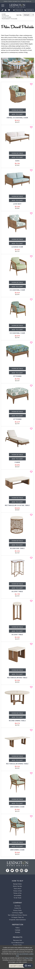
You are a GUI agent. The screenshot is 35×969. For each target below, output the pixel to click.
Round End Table (17, 548)
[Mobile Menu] (2, 5)
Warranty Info (17, 940)
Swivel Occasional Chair (17, 117)
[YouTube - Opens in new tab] (16, 870)
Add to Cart (17, 114)
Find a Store (17, 888)
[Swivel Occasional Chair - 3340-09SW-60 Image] (17, 106)
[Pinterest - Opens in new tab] (26, 870)
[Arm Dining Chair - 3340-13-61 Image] (17, 838)
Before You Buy (17, 886)
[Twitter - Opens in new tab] (12, 870)
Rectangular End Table (17, 677)
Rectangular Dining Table (17, 764)
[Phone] (2, 10)
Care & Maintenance (17, 942)
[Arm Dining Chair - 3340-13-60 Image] (17, 795)
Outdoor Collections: (6, 16)
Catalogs (17, 930)
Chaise (17, 462)
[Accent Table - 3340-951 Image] (17, 580)
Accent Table (17, 591)
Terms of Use (17, 893)
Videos (17, 927)
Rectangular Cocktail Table (17, 505)
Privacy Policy (17, 910)
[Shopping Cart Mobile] (9, 10)
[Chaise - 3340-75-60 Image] (17, 450)
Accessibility (17, 895)
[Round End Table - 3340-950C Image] (17, 536)
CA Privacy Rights (17, 913)
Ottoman (17, 376)
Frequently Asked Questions (17, 919)
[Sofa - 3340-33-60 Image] (17, 149)
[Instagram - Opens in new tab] (21, 870)
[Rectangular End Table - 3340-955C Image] (17, 666)
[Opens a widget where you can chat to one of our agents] (28, 965)
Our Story (17, 906)
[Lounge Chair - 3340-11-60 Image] (17, 235)
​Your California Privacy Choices (17, 915)
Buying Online (17, 884)
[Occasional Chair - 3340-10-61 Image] (17, 278)
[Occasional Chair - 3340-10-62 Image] (17, 321)
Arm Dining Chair (17, 807)
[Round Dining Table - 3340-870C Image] (17, 709)
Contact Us (17, 908)
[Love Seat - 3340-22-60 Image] (17, 192)
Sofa (17, 161)
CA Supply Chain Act (17, 917)
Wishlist (17, 932)
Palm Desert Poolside (9, 18)
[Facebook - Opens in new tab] (7, 870)
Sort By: (20, 15)
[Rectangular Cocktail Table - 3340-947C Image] (17, 493)
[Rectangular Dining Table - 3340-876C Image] (17, 752)
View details (17, 110)
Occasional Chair (17, 290)
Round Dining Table (17, 720)
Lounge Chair (17, 247)
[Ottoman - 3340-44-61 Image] (17, 364)
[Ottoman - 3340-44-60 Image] (17, 407)
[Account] (5, 10)
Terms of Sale (17, 891)
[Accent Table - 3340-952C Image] (17, 623)
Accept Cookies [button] (17, 966)
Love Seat (17, 204)
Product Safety (17, 945)
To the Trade (17, 898)
